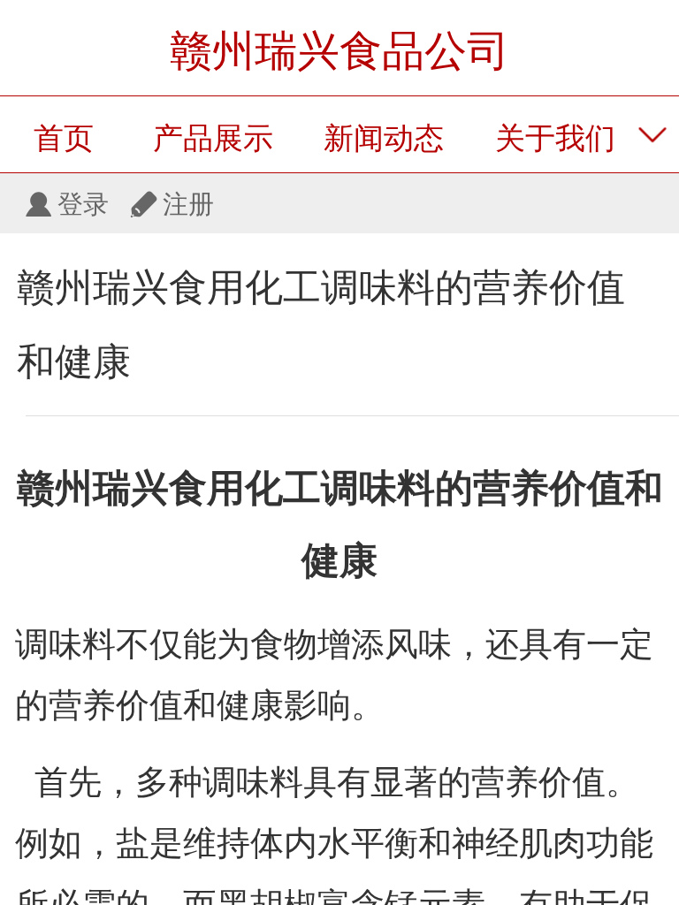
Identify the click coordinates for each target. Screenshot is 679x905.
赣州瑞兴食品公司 (339, 50)
